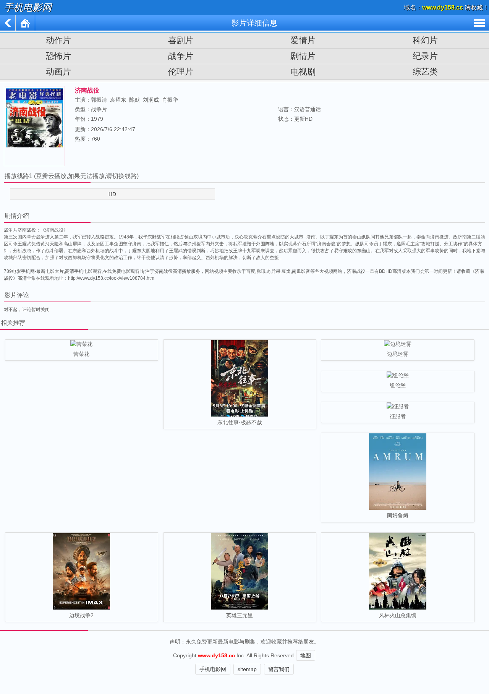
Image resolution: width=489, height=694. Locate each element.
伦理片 (180, 71)
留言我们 (279, 669)
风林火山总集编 (397, 615)
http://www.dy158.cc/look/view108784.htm (111, 278)
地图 (305, 655)
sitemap (247, 669)
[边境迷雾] (397, 344)
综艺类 (425, 71)
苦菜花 (81, 354)
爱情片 (303, 40)
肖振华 (170, 100)
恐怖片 (58, 56)
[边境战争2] (81, 572)
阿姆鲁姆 (397, 515)
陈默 (134, 100)
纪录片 (425, 56)
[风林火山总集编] (397, 572)
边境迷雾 (397, 354)
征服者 (398, 416)
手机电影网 (28, 7)
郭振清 (99, 100)
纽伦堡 (398, 385)
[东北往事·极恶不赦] (240, 379)
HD (112, 194)
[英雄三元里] (240, 572)
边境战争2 (81, 615)
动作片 (58, 40)
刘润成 (151, 100)
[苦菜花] (81, 344)
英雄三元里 (239, 615)
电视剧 (303, 71)
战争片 (180, 56)
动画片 (58, 71)
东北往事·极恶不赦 (239, 422)
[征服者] (397, 407)
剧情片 (303, 56)
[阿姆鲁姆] (397, 472)
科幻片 (425, 40)
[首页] (25, 23)
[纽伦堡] (397, 376)
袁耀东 (118, 100)
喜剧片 (180, 40)
